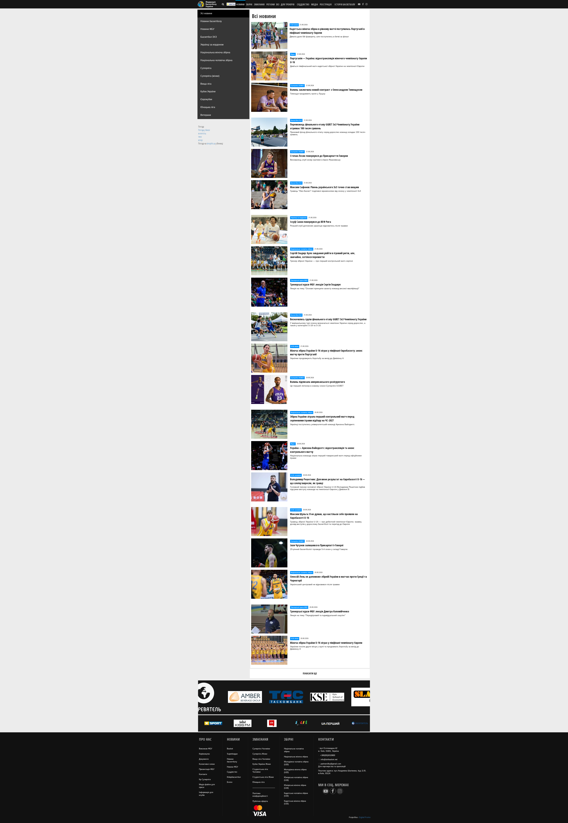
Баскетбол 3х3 (296, 120)
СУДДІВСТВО (303, 4)
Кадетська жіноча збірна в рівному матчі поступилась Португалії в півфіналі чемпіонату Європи (327, 30)
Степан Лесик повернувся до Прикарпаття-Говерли (319, 156)
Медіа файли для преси (207, 785)
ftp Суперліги (205, 779)
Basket (230, 749)
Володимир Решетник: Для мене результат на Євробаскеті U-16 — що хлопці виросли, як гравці (327, 481)
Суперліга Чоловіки (261, 749)
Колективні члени (207, 764)
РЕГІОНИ (270, 4)
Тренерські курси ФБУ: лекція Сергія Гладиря (315, 284)
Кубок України (208, 91)
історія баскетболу (345, 4)
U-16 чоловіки (296, 475)
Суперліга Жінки (259, 754)
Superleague (232, 754)
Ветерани (205, 115)
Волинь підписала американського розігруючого (317, 382)
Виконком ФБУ (205, 749)
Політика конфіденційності (260, 794)
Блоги (229, 782)
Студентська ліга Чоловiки (260, 770)
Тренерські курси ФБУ (299, 280)
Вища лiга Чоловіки (261, 759)
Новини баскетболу (211, 21)
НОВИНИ (240, 4)
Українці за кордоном (212, 44)
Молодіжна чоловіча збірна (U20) (296, 763)
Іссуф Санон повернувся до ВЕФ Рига (310, 221)
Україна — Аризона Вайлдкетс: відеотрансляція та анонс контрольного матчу (322, 450)
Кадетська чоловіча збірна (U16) (296, 794)
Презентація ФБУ (206, 769)
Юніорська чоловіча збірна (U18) (296, 778)
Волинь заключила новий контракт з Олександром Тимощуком (326, 89)
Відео (293, 54)
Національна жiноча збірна (296, 757)
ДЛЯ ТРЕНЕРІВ (287, 4)
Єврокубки (206, 99)
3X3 (277, 4)
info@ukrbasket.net (329, 759)
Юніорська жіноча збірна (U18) (295, 786)
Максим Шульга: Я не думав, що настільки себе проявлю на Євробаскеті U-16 (324, 516)
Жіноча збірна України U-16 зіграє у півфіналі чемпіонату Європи (326, 642)
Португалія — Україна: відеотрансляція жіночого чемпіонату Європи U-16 (328, 60)
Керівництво (204, 754)
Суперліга (205, 68)
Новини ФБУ (207, 29)
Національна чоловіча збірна (216, 60)
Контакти (203, 774)
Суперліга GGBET (297, 85)
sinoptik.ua (211, 143)
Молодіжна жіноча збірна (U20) (295, 770)
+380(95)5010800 (327, 755)
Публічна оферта (260, 801)
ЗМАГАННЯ (259, 4)
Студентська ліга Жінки (263, 777)
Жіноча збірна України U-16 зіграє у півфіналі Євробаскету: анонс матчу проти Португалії (326, 352)
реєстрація (325, 4)
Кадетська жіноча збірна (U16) (295, 802)
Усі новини (206, 13)
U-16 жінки (294, 25)
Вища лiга (205, 84)
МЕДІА (314, 4)
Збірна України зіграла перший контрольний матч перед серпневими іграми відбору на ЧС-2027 (322, 418)
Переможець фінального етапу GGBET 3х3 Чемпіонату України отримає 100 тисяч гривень (324, 126)
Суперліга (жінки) (209, 76)
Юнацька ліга (207, 107)
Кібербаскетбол (234, 777)
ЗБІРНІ (249, 4)
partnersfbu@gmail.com (331, 764)
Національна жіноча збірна (215, 52)
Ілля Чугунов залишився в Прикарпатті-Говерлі (316, 545)
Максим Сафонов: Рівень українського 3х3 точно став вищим (324, 187)
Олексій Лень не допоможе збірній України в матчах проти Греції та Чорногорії (328, 578)
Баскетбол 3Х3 (208, 37)
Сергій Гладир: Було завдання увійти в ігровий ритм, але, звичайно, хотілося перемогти (322, 255)
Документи (204, 759)
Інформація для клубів (206, 793)
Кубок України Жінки (261, 764)
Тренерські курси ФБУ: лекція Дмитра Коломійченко (319, 611)
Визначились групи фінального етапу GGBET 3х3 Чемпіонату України (328, 319)
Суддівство (232, 772)
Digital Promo (365, 817)
